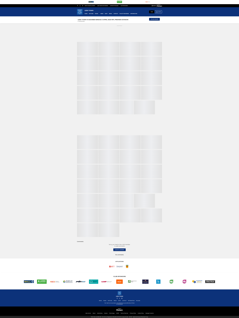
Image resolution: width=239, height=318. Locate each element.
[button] (86, 13)
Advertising (99, 313)
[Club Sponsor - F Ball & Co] (91, 2)
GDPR (117, 313)
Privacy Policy (133, 313)
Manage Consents (150, 313)
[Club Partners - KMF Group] (107, 282)
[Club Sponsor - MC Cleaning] (171, 282)
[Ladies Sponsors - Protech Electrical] (210, 282)
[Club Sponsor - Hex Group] (119, 282)
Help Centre (88, 313)
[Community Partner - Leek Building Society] (119, 2)
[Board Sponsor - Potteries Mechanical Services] (81, 282)
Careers (106, 313)
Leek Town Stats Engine (102, 5)
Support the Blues (114, 5)
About (94, 313)
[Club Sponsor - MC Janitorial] (184, 282)
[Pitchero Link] (159, 6)
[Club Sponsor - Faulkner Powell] (94, 282)
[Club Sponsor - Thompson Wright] (197, 282)
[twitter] (80, 5)
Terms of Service (124, 313)
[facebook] (77, 5)
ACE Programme (124, 5)
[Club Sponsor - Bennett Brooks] (158, 282)
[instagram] (82, 5)
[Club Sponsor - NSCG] (147, 2)
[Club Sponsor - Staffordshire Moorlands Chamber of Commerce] (132, 282)
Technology (112, 313)
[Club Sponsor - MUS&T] (68, 282)
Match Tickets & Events (90, 5)
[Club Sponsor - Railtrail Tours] (145, 282)
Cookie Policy (141, 313)
